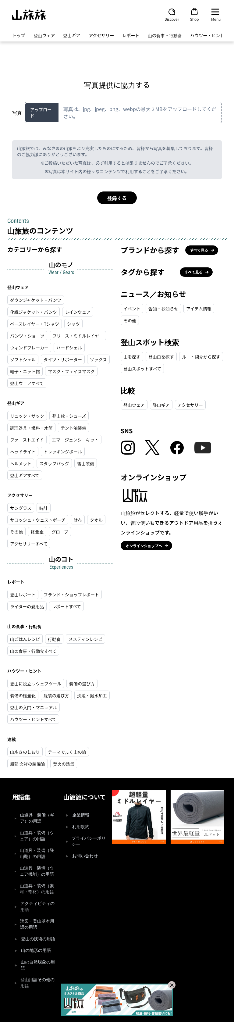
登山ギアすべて (24, 475)
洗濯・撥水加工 (92, 695)
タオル (96, 520)
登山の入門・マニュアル (33, 707)
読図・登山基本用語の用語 (37, 924)
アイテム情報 (198, 309)
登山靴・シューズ (69, 416)
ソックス (98, 359)
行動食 (54, 639)
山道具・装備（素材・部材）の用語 (37, 889)
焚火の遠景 (63, 764)
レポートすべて (66, 606)
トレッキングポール (63, 451)
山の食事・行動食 (165, 35)
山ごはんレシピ (25, 639)
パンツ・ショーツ (27, 336)
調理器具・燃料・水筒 (31, 428)
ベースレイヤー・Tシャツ (34, 324)
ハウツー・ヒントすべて (33, 719)
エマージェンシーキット (75, 440)
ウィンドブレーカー (29, 348)
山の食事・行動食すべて (33, 651)
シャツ (73, 324)
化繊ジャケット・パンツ (33, 312)
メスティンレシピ (85, 639)
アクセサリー (101, 35)
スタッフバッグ (54, 463)
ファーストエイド (27, 440)
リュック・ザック (27, 416)
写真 (17, 112)
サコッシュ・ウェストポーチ (38, 520)
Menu (216, 18)
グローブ (59, 532)
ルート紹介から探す (201, 357)
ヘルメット (20, 463)
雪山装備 (85, 463)
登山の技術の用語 (38, 939)
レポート (130, 35)
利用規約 (80, 826)
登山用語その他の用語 (37, 982)
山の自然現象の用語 (38, 965)
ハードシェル (69, 348)
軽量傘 (37, 532)
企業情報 (80, 815)
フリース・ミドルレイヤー (77, 336)
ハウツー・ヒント (207, 35)
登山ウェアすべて (27, 383)
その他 (16, 532)
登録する (117, 198)
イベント (131, 309)
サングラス (20, 508)
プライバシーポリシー (89, 841)
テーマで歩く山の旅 (67, 752)
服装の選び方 (56, 695)
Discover (172, 18)
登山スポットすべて (142, 369)
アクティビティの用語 (37, 906)
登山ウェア (44, 35)
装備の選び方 (82, 684)
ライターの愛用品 (27, 606)
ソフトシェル (23, 359)
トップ (18, 35)
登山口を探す (161, 357)
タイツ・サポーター (63, 359)
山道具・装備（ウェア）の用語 (37, 836)
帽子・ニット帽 (25, 371)
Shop (194, 18)
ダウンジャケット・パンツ (35, 300)
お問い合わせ (85, 856)
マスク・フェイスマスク (71, 371)
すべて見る (199, 249)
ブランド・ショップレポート (71, 594)
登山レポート (23, 594)
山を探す (131, 357)
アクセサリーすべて (29, 544)
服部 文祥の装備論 (27, 764)
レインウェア (77, 312)
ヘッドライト (23, 451)
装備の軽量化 (23, 695)
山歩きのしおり (25, 752)
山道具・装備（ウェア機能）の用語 (37, 871)
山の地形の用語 (36, 950)
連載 (11, 739)
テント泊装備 (73, 428)
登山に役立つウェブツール (35, 684)
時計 (43, 508)
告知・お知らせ (163, 309)
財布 (77, 520)
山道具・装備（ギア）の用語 (37, 818)
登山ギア (71, 35)
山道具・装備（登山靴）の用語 (37, 853)
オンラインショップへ (144, 545)
